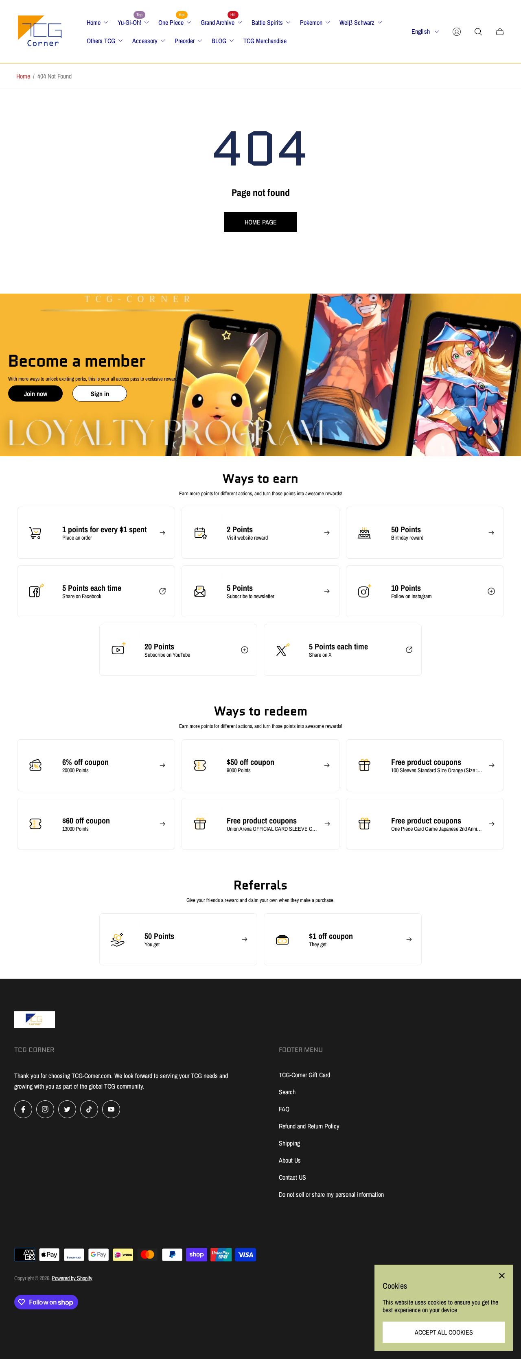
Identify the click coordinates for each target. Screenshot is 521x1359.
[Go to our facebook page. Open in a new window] (23, 1109)
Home (23, 76)
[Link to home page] (34, 1020)
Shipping (289, 1143)
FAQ (284, 1108)
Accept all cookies (444, 1332)
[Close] (502, 1276)
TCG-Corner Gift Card (304, 1074)
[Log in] (457, 32)
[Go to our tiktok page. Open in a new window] (89, 1109)
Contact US (292, 1177)
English (421, 31)
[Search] (478, 32)
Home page (261, 222)
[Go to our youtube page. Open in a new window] (111, 1109)
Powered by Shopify (72, 1278)
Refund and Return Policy (309, 1126)
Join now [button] (35, 393)
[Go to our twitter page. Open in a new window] (67, 1109)
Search (287, 1091)
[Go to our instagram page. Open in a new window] (45, 1109)
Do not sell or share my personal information (331, 1194)
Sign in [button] (100, 393)
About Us (290, 1160)
